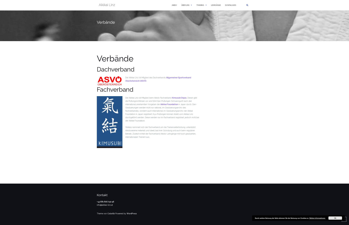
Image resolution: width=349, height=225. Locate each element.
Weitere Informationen (317, 218)
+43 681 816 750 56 (105, 202)
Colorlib (111, 213)
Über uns (185, 5)
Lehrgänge (216, 5)
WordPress (132, 213)
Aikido (174, 5)
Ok (335, 218)
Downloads (230, 5)
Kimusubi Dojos (179, 98)
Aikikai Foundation (169, 104)
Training (200, 5)
